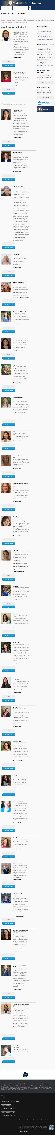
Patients (3, 8)
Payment (10, 8)
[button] (30, 8)
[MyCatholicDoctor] (27, 3)
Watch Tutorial (45, 82)
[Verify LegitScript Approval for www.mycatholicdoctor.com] (27, 1075)
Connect (25, 8)
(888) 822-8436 (5, 1097)
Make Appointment (9, 65)
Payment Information (41, 65)
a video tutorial (48, 75)
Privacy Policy (40, 1119)
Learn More (45, 97)
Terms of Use (22, 1119)
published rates (40, 60)
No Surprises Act (31, 1119)
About (14, 8)
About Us (47, 1119)
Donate (20, 8)
